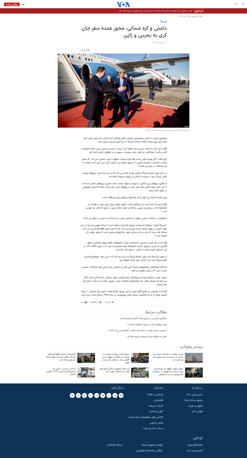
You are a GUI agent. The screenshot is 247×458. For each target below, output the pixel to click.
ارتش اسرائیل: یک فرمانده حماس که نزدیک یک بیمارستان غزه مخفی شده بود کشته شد (155, 10)
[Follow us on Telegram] (114, 395)
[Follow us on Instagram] (96, 395)
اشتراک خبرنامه (156, 406)
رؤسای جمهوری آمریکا (152, 445)
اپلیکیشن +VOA (155, 394)
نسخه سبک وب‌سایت (152, 428)
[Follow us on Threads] (90, 395)
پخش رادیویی (156, 422)
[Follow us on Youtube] (102, 395)
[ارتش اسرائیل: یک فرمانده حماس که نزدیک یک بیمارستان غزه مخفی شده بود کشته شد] (194, 358)
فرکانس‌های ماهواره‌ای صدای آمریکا (146, 417)
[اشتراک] (72, 395)
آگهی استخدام (156, 411)
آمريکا (163, 22)
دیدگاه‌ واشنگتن (114, 445)
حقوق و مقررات (195, 406)
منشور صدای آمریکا (193, 400)
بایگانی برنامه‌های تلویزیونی (149, 450)
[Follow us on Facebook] (121, 395)
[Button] (84, 50)
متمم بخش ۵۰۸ (195, 394)
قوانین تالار (197, 411)
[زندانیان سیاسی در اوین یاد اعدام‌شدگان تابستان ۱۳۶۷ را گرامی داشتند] (86, 372)
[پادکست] (78, 395)
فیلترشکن (158, 400)
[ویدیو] (23, 4)
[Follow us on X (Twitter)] (108, 395)
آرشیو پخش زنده (195, 450)
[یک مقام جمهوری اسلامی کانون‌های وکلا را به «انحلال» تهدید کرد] (140, 372)
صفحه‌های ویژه (195, 445)
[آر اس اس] (84, 395)
